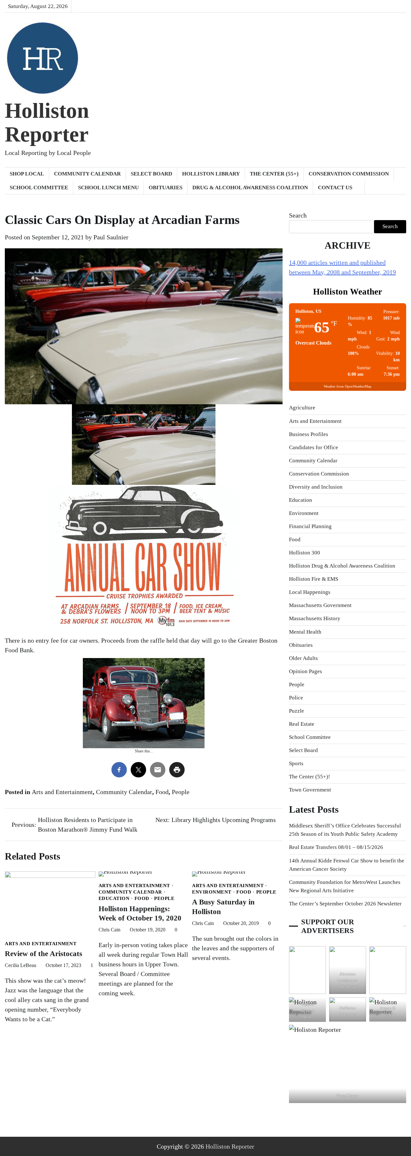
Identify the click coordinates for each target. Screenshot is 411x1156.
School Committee (39, 187)
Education (114, 898)
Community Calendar (87, 174)
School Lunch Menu (108, 187)
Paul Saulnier (110, 237)
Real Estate (301, 724)
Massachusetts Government (320, 605)
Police (296, 698)
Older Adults (303, 658)
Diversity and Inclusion (316, 487)
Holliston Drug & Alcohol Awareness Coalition (342, 566)
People (180, 791)
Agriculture (302, 408)
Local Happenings (309, 592)
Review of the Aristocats (43, 954)
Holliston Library (211, 174)
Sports (296, 763)
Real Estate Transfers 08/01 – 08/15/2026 (336, 847)
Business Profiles (308, 434)
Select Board (151, 174)
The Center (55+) (274, 174)
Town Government (310, 790)
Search (298, 215)
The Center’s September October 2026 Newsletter (345, 904)
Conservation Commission (349, 174)
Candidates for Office (313, 447)
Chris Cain (109, 929)
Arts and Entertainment (62, 791)
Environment (212, 891)
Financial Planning (310, 526)
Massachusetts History (314, 618)
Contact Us (335, 187)
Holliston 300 (304, 553)
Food (162, 791)
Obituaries (165, 187)
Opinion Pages (305, 671)
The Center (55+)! (309, 777)
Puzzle (296, 711)
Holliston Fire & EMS (313, 579)
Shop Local (27, 174)
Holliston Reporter (47, 122)
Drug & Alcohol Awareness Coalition (250, 187)
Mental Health (305, 632)
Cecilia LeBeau (20, 965)
